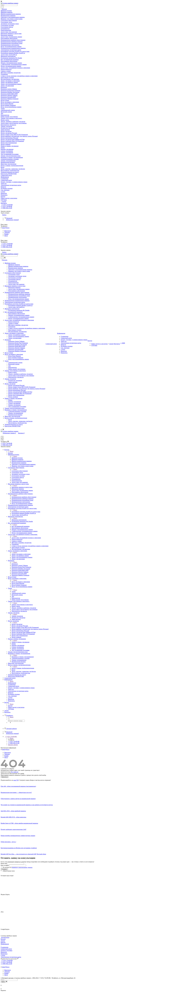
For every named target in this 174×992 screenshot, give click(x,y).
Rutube (6, 234)
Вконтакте (7, 231)
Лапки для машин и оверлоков (21, 554)
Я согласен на (17, 867)
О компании (4, 947)
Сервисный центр (6, 949)
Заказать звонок (13, 744)
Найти (3, 981)
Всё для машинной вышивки (21, 526)
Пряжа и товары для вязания (20, 642)
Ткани (13, 591)
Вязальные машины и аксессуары (22, 487)
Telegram (7, 232)
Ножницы (15, 564)
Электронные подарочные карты (11, 957)
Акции (3, 940)
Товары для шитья (17, 616)
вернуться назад (6, 772)
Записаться (4, 777)
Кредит (10, 705)
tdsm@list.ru (5, 227)
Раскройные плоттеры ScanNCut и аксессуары (26, 511)
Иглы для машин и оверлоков (21, 582)
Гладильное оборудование (20, 471)
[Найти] (2, 7)
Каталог (10, 453)
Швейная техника (17, 458)
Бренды (3, 942)
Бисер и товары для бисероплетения (23, 668)
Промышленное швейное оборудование (24, 497)
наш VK (15, 780)
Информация (12, 683)
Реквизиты (4, 953)
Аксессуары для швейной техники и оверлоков (26, 537)
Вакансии (4, 952)
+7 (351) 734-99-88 (7, 204)
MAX (6, 235)
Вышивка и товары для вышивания (23, 657)
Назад (11, 451)
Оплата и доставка (6, 950)
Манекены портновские (19, 520)
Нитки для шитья (17, 624)
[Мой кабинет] (1, 435)
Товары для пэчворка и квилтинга (22, 604)
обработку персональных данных (22, 867)
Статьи (3, 955)
